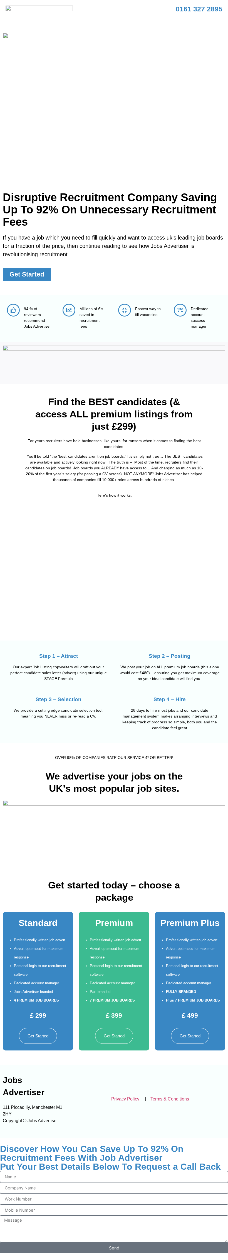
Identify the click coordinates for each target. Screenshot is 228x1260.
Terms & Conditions (169, 1099)
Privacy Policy (125, 1099)
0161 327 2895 (199, 9)
